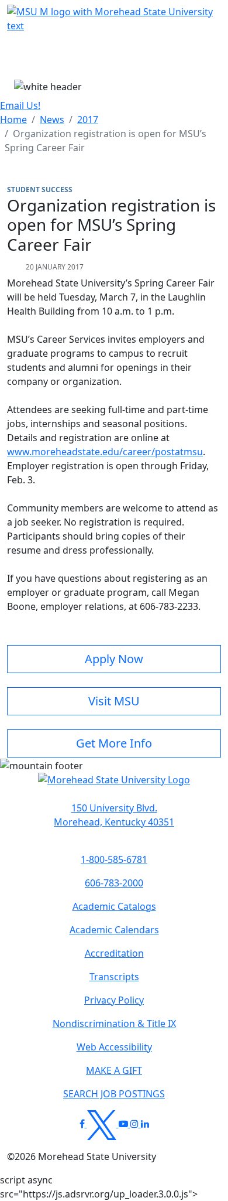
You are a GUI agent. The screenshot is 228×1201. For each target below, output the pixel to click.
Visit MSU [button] (114, 701)
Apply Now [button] (114, 659)
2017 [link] (87, 119)
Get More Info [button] (114, 743)
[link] (114, 815)
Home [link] (13, 119)
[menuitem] (13, 119)
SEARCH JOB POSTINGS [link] (114, 1093)
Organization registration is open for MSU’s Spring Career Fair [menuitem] (105, 140)
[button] (114, 785)
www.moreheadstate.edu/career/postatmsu (105, 451)
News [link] (52, 119)
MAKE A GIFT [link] (114, 1070)
